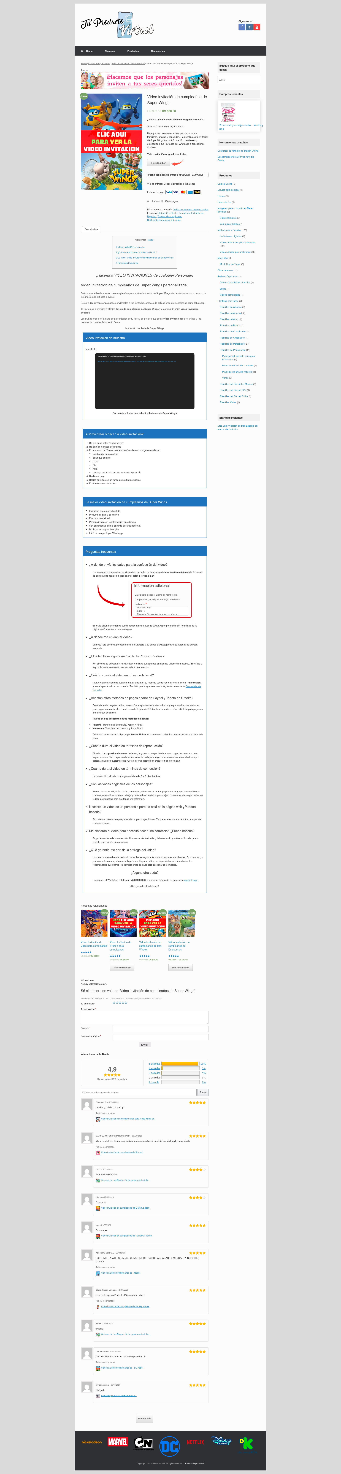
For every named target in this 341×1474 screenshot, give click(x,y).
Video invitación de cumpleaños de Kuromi (121, 1152)
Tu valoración (88, 1009)
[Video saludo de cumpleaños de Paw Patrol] (98, 1367)
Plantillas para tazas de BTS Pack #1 (119, 1395)
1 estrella (154, 1082)
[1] (180, 1073)
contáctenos (190, 880)
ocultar (150, 239)
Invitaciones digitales (231, 236)
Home (89, 51)
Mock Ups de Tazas (230, 264)
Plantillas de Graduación (232, 337)
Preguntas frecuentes (127, 263)
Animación (163, 213)
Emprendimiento (228, 217)
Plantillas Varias (228, 402)
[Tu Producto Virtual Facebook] (242, 27)
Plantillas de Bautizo (230, 325)
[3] (180, 1068)
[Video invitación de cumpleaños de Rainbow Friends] (98, 1235)
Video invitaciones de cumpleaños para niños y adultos (127, 1118)
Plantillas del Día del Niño (233, 390)
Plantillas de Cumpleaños (233, 331)
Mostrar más (144, 1418)
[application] (144, 381)
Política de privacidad (194, 1463)
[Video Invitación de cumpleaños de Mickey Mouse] (98, 1306)
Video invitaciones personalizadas (128, 63)
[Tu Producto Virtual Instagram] (249, 27)
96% (203, 1063)
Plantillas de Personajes (232, 343)
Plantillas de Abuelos (231, 307)
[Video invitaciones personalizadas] (145, 88)
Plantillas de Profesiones (232, 350)
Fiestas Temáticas (180, 213)
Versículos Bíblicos (230, 224)
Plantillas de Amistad (231, 313)
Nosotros (110, 51)
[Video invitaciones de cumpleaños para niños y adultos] (98, 1118)
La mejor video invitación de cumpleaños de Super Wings (145, 257)
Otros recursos (225, 270)
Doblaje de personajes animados (164, 220)
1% (204, 1073)
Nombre (85, 1028)
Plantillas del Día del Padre (234, 396)
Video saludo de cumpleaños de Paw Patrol (122, 1367)
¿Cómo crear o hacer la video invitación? (136, 252)
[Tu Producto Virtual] (118, 25)
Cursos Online (225, 183)
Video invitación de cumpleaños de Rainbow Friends (126, 1235)
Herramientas (224, 202)
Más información (122, 967)
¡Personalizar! (158, 162)
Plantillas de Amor (229, 319)
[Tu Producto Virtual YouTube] (256, 27)
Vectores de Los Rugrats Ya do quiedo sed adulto (124, 1180)
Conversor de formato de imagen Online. (238, 150)
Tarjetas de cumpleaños (170, 216)
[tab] (91, 229)
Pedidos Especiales (228, 276)
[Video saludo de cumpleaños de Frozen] (98, 1272)
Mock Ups (223, 258)
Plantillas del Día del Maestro (237, 371)
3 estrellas (154, 1073)
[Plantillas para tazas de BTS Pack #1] (98, 1395)
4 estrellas (154, 1068)
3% (204, 1068)
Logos (223, 288)
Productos (133, 51)
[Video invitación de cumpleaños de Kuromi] (98, 1152)
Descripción (91, 229)
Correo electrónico (91, 1036)
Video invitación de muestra (130, 247)
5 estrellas (154, 1063)
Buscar (203, 1092)
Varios (225, 378)
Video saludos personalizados (235, 252)
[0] (180, 1082)
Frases (221, 196)
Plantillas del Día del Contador (237, 365)
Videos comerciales (230, 294)
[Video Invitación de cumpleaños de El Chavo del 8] (98, 1207)
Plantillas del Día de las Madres (236, 384)
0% (204, 1082)
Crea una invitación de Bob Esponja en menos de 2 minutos (238, 427)
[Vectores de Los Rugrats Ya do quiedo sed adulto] (98, 1180)
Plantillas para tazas (228, 301)
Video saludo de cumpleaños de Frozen (120, 1272)
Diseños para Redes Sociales (235, 282)
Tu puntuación (88, 1003)
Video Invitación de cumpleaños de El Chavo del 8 (125, 1207)
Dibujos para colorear (228, 190)
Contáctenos (158, 51)
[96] (180, 1064)
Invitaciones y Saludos (99, 63)
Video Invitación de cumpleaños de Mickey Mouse (125, 1306)
